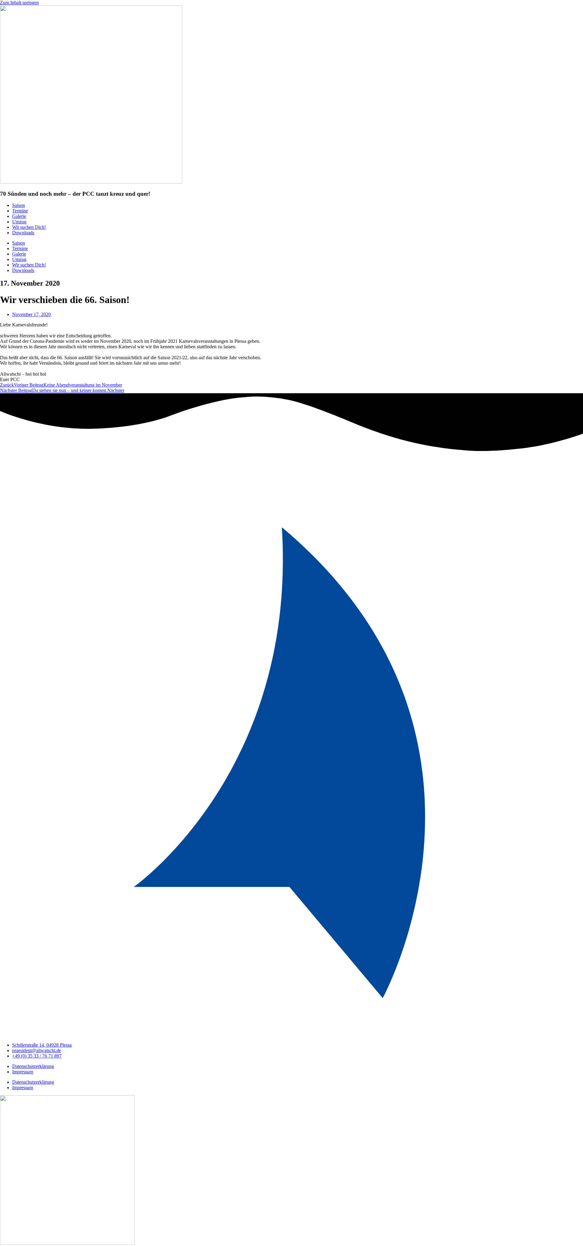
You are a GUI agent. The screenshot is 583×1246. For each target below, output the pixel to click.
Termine (20, 210)
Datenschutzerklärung (33, 1066)
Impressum (22, 1071)
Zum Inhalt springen (19, 2)
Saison (18, 205)
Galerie (19, 216)
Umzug (19, 221)
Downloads (23, 232)
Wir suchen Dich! (29, 227)
